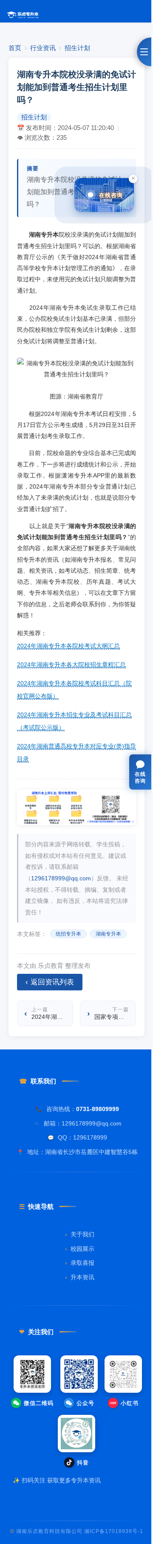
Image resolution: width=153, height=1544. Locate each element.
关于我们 (79, 1234)
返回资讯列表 (50, 982)
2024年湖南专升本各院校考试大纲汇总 (68, 645)
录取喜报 (79, 1263)
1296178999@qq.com (61, 878)
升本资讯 (79, 1277)
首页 (14, 48)
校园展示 (79, 1249)
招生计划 (77, 48)
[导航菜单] (144, 51)
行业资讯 (43, 48)
